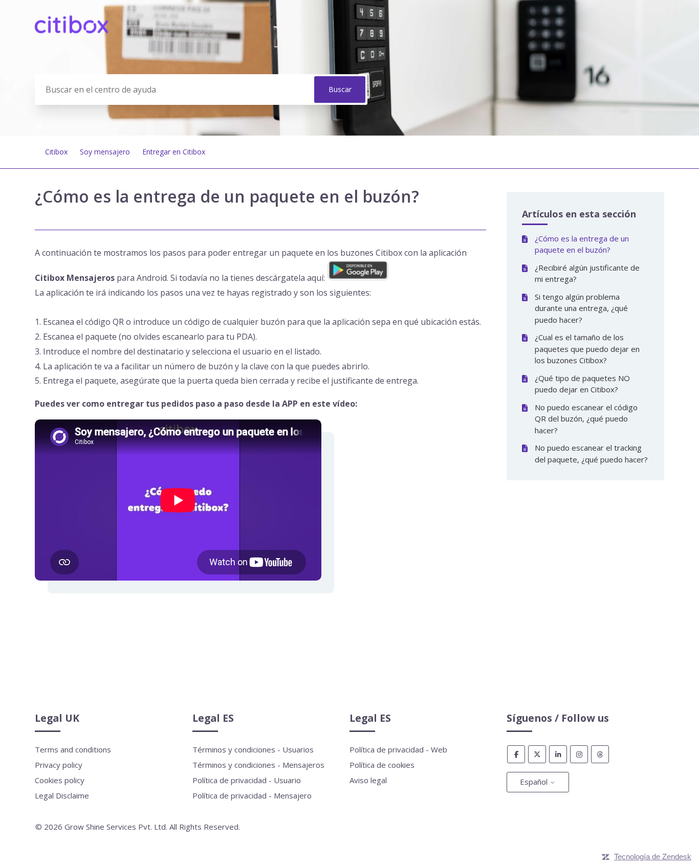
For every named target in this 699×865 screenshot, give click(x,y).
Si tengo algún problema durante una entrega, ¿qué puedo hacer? (581, 308)
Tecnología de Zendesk (652, 856)
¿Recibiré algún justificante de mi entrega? (587, 273)
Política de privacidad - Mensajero (252, 795)
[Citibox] (71, 30)
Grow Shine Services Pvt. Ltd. (115, 827)
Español (535, 782)
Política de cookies (382, 765)
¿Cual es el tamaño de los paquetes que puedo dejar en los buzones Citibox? (587, 348)
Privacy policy (58, 765)
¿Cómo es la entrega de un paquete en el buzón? (582, 244)
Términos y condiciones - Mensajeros (258, 765)
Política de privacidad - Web (398, 749)
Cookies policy (59, 780)
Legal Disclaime (62, 795)
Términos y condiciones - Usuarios (253, 749)
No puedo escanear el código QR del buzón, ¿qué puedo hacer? (586, 418)
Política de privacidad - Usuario (246, 780)
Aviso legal (368, 780)
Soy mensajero (105, 152)
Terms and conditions (73, 749)
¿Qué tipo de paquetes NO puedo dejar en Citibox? (582, 384)
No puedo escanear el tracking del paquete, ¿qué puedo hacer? (591, 453)
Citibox (56, 152)
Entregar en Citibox (173, 152)
